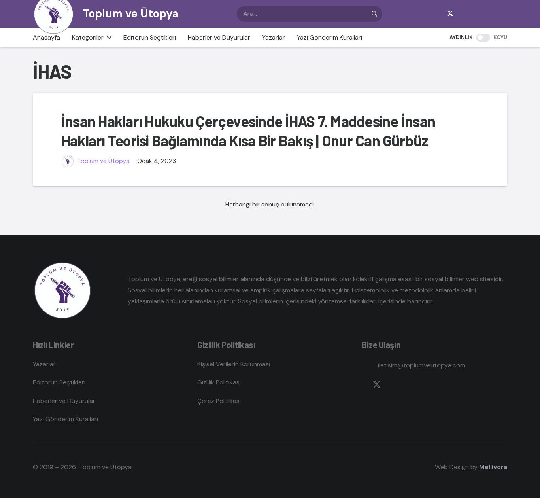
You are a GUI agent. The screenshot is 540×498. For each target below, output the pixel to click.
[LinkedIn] (488, 14)
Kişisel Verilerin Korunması (233, 364)
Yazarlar (44, 364)
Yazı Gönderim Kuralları (65, 419)
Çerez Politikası (219, 401)
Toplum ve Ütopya (103, 161)
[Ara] (374, 14)
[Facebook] (437, 14)
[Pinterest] (501, 14)
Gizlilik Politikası (219, 382)
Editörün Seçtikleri (59, 382)
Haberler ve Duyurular (64, 401)
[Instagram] (463, 14)
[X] (450, 14)
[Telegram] (475, 14)
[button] (107, 37)
